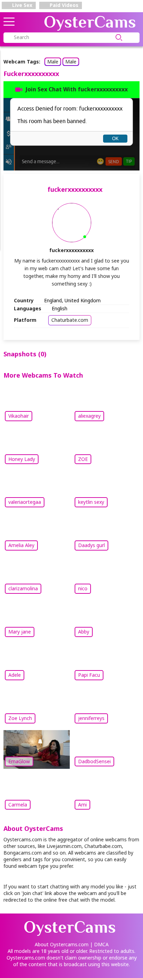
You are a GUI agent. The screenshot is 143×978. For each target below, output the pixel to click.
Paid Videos (63, 5)
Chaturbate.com (69, 320)
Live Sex (21, 5)
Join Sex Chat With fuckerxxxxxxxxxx (77, 89)
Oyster (90, 22)
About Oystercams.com (62, 944)
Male (52, 61)
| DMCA (99, 944)
